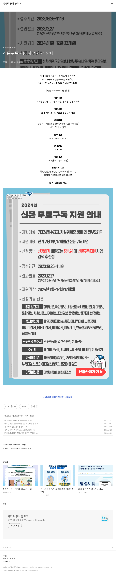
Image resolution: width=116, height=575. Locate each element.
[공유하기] (11, 406)
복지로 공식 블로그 (12, 3)
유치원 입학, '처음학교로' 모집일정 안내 (18, 430)
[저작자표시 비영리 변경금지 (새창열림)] (34, 406)
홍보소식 (16, 416)
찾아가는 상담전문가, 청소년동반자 (16, 420)
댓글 (4, 503)
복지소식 (8, 416)
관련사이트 (7, 547)
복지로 (5, 556)
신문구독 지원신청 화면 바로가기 (58, 397)
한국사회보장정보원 (9, 559)
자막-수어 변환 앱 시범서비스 (14, 426)
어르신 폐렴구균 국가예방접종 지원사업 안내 (20, 423)
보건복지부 (6, 562)
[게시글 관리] (15, 406)
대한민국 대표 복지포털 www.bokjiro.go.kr (26, 520)
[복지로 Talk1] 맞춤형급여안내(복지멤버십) (19, 433)
